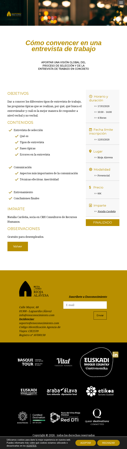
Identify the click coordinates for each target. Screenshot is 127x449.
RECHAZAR (108, 443)
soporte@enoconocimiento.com (39, 323)
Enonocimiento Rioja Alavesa (14, 14)
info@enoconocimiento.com (36, 315)
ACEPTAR (85, 443)
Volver (17, 246)
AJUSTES (31, 446)
